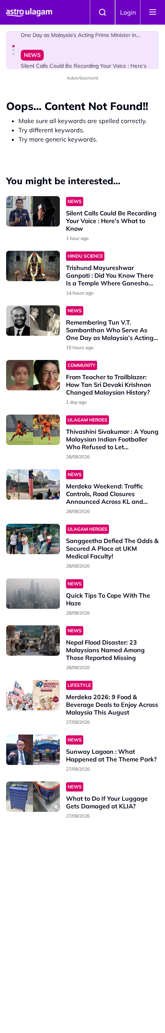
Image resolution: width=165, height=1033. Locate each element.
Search (102, 12)
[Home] (29, 12)
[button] (13, 46)
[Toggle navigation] (152, 12)
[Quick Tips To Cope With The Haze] (33, 593)
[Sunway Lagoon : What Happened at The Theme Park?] (33, 750)
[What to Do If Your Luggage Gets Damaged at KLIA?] (33, 796)
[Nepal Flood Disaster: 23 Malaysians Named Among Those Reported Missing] (33, 640)
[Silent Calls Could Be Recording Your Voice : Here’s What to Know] (33, 211)
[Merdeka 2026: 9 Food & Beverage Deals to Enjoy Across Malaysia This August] (33, 695)
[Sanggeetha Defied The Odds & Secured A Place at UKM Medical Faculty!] (33, 539)
